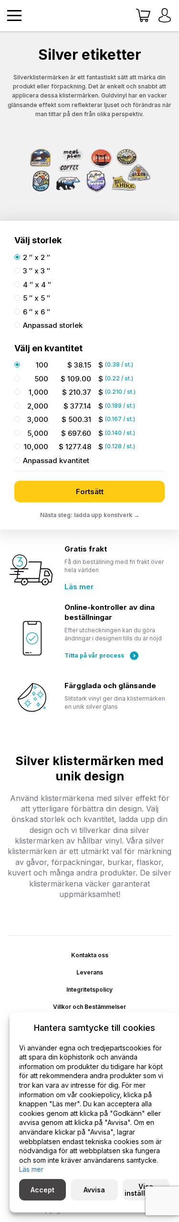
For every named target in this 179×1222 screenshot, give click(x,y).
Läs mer (79, 586)
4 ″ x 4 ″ (37, 284)
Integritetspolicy (89, 989)
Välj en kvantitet (48, 348)
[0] (143, 15)
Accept (42, 1190)
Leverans (89, 972)
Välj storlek (38, 240)
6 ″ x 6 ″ (36, 312)
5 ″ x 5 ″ (36, 298)
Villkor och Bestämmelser (89, 1006)
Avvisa (94, 1190)
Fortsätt (90, 491)
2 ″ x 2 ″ (36, 257)
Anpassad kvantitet (56, 460)
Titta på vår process (94, 655)
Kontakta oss (89, 955)
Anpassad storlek (53, 325)
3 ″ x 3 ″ (36, 271)
